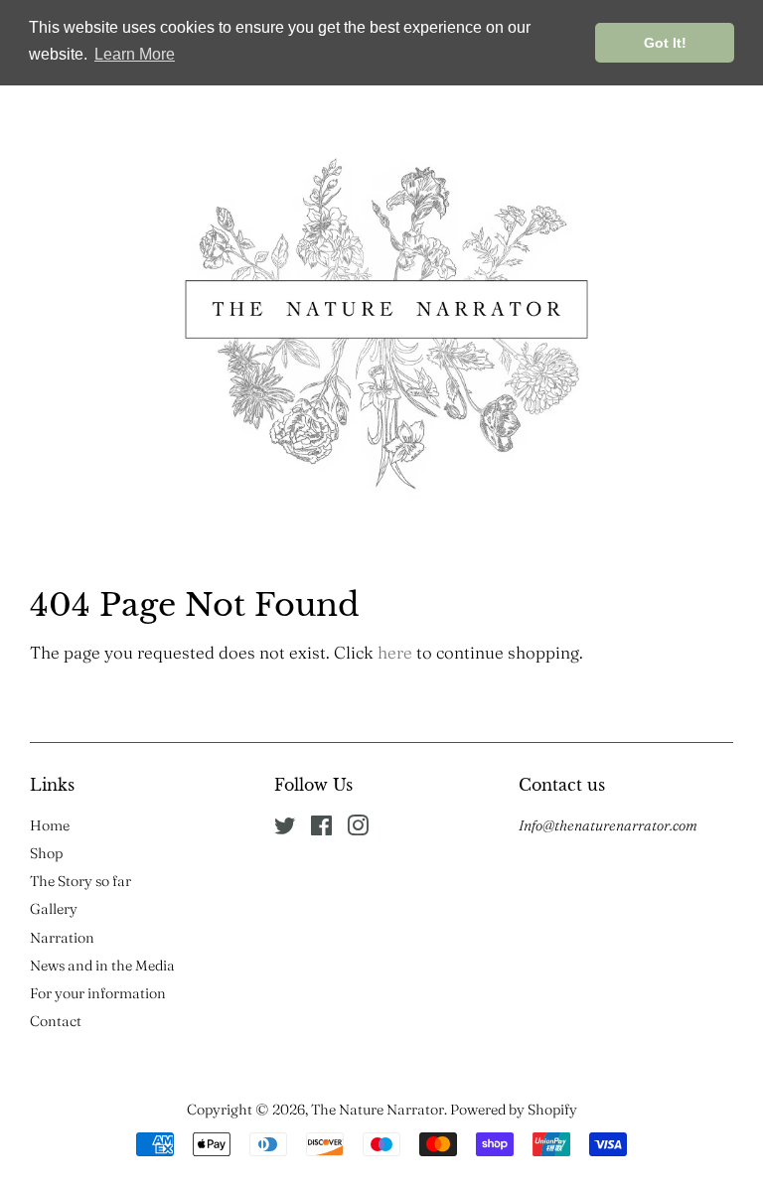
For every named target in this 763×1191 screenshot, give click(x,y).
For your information (98, 993)
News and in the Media (102, 965)
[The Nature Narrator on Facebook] (321, 829)
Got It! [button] (665, 43)
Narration (62, 938)
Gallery (53, 909)
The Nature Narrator (377, 1109)
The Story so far (80, 881)
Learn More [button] (134, 54)
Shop (46, 853)
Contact (55, 1021)
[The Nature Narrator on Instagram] (358, 829)
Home (50, 825)
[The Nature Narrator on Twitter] (285, 829)
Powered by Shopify (513, 1109)
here (395, 652)
